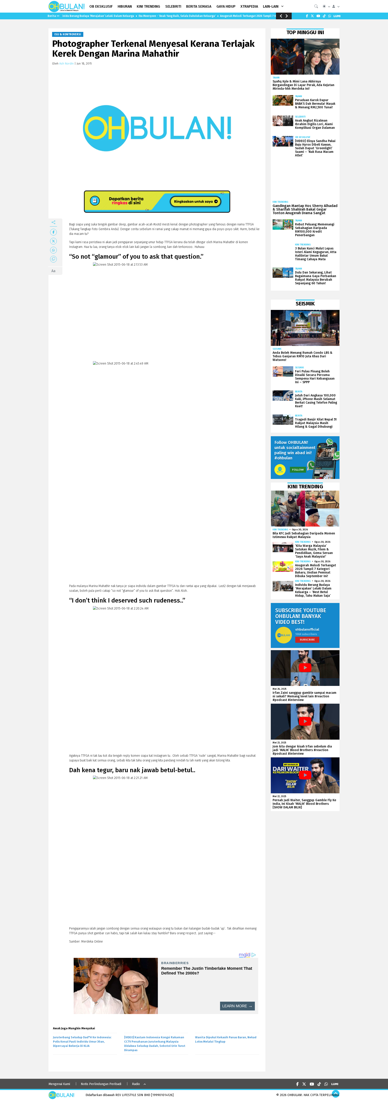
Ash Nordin (66, 63)
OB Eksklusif (302, 137)
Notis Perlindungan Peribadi (101, 1084)
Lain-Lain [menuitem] (270, 6)
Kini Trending (280, 201)
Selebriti (300, 116)
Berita (298, 391)
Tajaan (276, 77)
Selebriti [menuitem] (173, 6)
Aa (53, 271)
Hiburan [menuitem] (125, 6)
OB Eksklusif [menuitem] (101, 6)
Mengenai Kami (59, 1084)
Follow (298, 469)
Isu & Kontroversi (67, 34)
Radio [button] (136, 1084)
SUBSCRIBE (307, 639)
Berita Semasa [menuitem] (198, 6)
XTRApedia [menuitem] (249, 6)
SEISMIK (277, 348)
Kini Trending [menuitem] (148, 6)
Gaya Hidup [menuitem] (226, 6)
